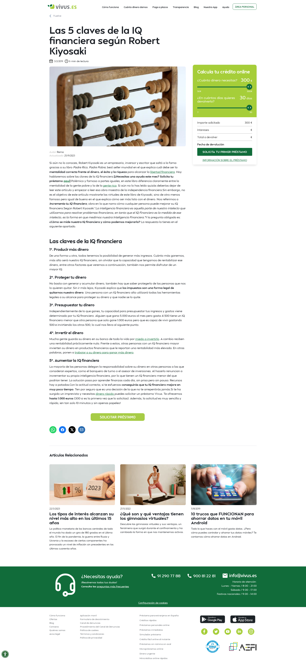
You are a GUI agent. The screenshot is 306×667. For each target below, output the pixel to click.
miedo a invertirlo (147, 339)
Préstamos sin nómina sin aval (155, 644)
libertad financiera (162, 172)
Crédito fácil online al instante (155, 639)
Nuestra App (210, 7)
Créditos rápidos (148, 620)
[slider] (249, 86)
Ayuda (225, 7)
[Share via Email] (81, 429)
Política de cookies (89, 630)
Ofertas (53, 619)
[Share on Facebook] (62, 429)
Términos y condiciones (92, 634)
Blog (196, 7)
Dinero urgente (147, 653)
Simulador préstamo (150, 634)
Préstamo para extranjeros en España (159, 615)
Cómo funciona (110, 7)
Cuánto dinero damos (136, 7)
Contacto (54, 626)
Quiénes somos (57, 630)
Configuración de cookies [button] (153, 602)
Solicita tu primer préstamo (225, 151)
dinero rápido (105, 393)
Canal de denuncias (90, 623)
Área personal (244, 6)
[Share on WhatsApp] (52, 429)
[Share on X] (72, 429)
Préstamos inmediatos (151, 630)
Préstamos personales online (154, 625)
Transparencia (181, 7)
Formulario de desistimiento (94, 619)
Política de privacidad (91, 637)
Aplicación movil (88, 615)
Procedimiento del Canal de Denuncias (100, 626)
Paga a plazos (160, 7)
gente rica (110, 185)
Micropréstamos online (151, 648)
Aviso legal (54, 634)
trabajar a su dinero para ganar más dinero (104, 352)
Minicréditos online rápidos (154, 658)
